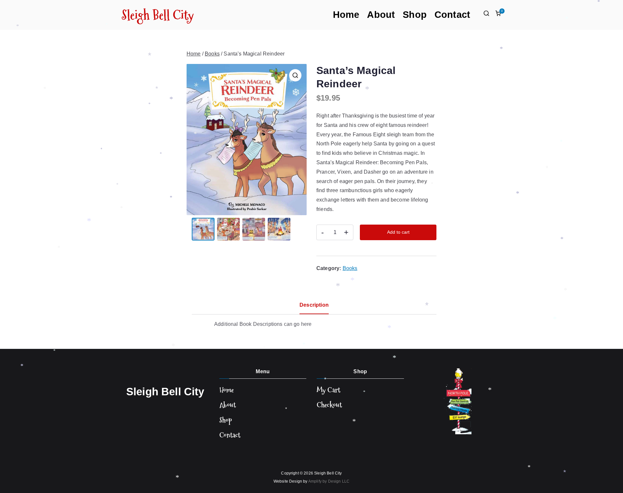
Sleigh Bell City (158, 15)
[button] (295, 75)
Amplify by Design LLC (328, 481)
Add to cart (398, 232)
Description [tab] (314, 305)
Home (346, 14)
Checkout (329, 405)
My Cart (328, 390)
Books (212, 53)
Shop (415, 14)
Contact (452, 14)
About (381, 14)
